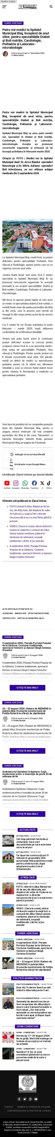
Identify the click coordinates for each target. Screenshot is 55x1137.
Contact (8, 1107)
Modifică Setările (8, 1)
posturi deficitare (39, 613)
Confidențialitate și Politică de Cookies (29, 1111)
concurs (8, 613)
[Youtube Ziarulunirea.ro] (36, 1099)
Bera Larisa (18, 55)
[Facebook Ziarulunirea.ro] (19, 1099)
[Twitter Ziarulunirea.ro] (25, 1099)
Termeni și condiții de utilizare (34, 1107)
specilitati (10, 618)
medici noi (21, 613)
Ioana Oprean (19, 657)
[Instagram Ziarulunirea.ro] (30, 1099)
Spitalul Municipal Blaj (31, 618)
